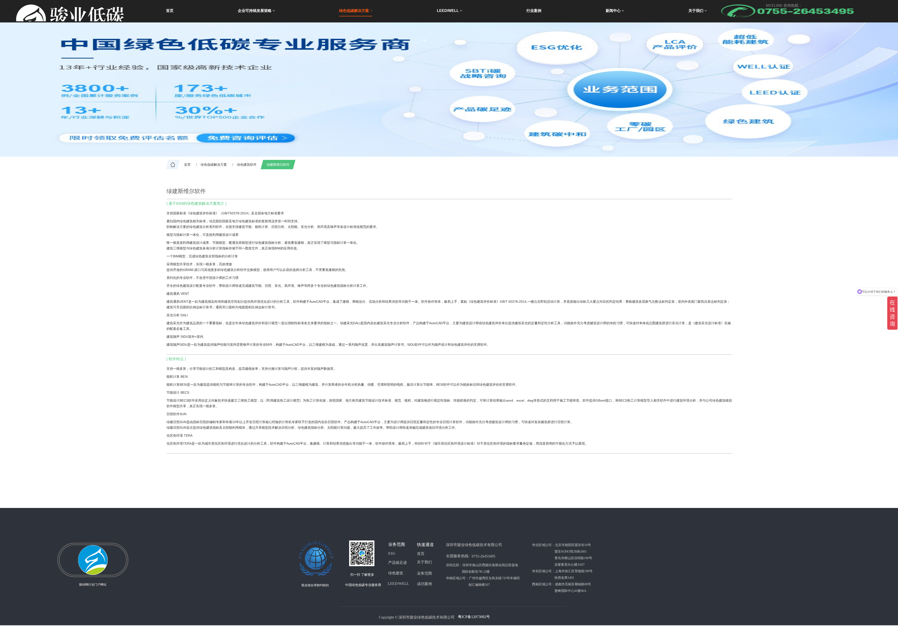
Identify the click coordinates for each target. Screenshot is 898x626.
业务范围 (424, 573)
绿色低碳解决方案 (354, 11)
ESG (391, 553)
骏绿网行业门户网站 (92, 584)
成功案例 (424, 584)
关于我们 (696, 11)
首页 (170, 11)
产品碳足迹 (397, 563)
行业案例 (533, 11)
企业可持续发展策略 (255, 11)
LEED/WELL (448, 11)
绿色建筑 (395, 573)
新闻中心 (614, 11)
